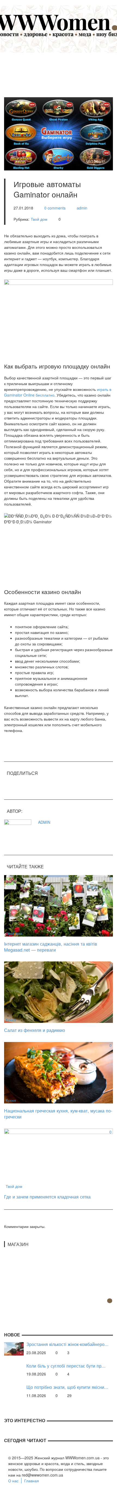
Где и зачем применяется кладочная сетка (47, 1196)
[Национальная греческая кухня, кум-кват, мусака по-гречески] (58, 1072)
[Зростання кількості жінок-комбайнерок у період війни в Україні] (14, 1348)
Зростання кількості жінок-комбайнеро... (67, 1344)
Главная (31, 1480)
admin (82, 208)
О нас (13, 1480)
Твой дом (39, 219)
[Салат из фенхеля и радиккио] (58, 991)
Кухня (11, 1019)
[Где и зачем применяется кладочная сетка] (58, 1158)
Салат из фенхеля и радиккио (34, 1030)
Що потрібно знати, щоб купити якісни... (67, 1387)
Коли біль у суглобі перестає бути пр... (66, 1366)
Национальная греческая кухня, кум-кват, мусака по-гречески (58, 1113)
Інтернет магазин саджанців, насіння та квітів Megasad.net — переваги (50, 946)
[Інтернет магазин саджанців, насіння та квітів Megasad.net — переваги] (58, 905)
